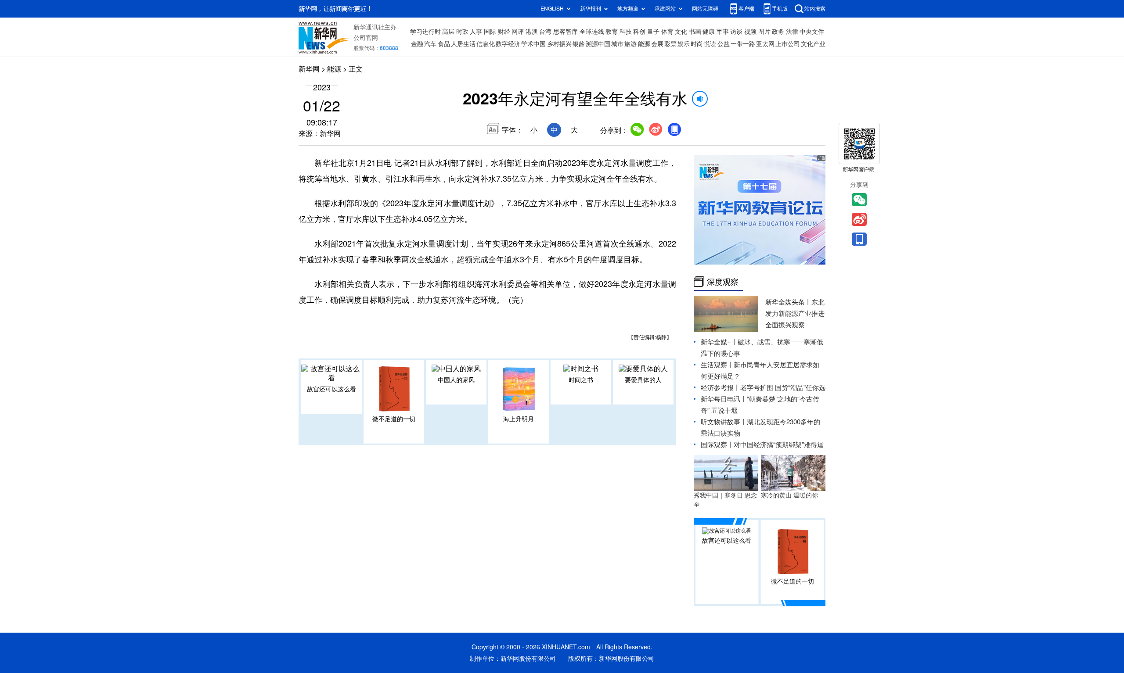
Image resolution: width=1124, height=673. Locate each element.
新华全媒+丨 (719, 342)
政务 (778, 32)
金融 (417, 44)
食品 (444, 44)
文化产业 (813, 44)
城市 (617, 44)
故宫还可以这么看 (331, 389)
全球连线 (592, 32)
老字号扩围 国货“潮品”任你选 (782, 387)
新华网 (309, 68)
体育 (667, 32)
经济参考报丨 (720, 387)
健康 (708, 32)
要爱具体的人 (643, 380)
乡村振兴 (559, 44)
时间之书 (581, 380)
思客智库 (565, 32)
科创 (639, 32)
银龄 (579, 44)
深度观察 (723, 282)
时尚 (697, 44)
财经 (504, 32)
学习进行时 (425, 32)
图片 (764, 32)
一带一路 (743, 44)
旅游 (630, 44)
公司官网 (365, 38)
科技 (626, 32)
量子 (653, 32)
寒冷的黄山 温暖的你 (789, 495)
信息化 (485, 44)
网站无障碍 (705, 8)
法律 (792, 32)
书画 (695, 32)
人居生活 (463, 44)
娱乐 (683, 44)
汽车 (430, 44)
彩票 (670, 44)
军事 (723, 32)
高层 (448, 32)
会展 (657, 44)
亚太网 (765, 44)
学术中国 (533, 44)
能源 (644, 44)
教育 (611, 32)
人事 (476, 32)
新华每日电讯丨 (724, 399)
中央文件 (812, 32)
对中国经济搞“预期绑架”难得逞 (779, 444)
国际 (490, 32)
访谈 (736, 32)
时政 (462, 32)
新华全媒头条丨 (788, 302)
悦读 (710, 44)
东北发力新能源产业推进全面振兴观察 (795, 313)
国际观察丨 (717, 444)
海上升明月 (518, 419)
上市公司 (787, 44)
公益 (723, 44)
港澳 (532, 32)
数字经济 (508, 44)
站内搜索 (814, 8)
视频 (750, 32)
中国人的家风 (456, 380)
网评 (518, 32)
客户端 (746, 8)
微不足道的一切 (393, 419)
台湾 (545, 32)
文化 (681, 32)
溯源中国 (598, 44)
